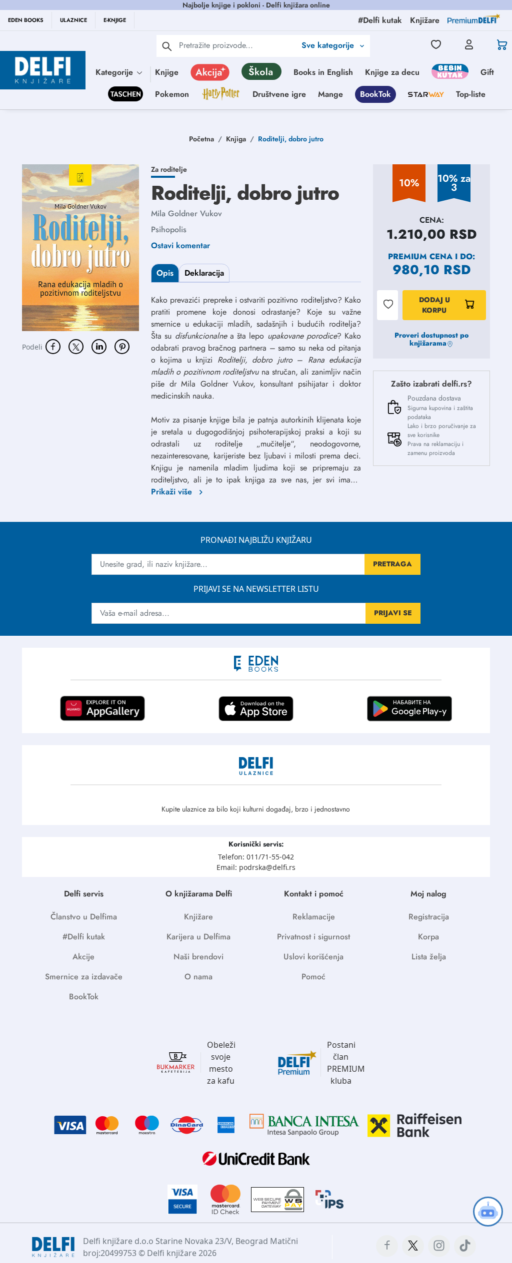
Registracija (428, 916)
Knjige (166, 72)
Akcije (83, 956)
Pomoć (314, 976)
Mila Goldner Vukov (186, 213)
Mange (330, 94)
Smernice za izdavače (83, 976)
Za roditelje (169, 169)
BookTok (375, 94)
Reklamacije (313, 916)
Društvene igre (279, 94)
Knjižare (198, 916)
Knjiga (236, 139)
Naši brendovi (199, 956)
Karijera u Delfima (198, 936)
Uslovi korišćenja (314, 956)
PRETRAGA (392, 564)
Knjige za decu (392, 72)
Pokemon (172, 94)
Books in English (323, 72)
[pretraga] (167, 46)
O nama (198, 976)
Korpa (428, 936)
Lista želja (429, 956)
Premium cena (420, 256)
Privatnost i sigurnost (313, 936)
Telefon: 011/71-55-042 (256, 856)
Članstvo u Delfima (83, 916)
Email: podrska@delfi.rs (256, 867)
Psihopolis (168, 229)
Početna (201, 139)
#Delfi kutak (83, 936)
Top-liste (471, 94)
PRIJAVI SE (393, 613)
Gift (487, 72)
